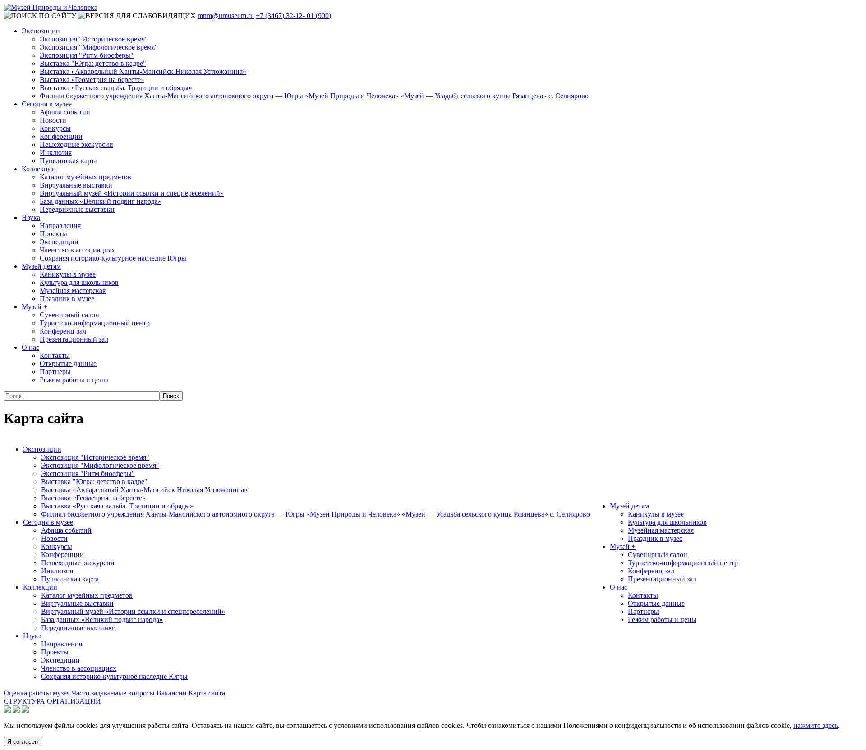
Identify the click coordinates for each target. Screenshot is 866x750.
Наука (31, 217)
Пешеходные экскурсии (76, 144)
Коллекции (39, 169)
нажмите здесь (815, 725)
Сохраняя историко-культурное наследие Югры (113, 258)
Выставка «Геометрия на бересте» (92, 79)
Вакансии (172, 693)
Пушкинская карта (68, 161)
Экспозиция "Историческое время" (94, 39)
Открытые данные (68, 363)
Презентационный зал (74, 339)
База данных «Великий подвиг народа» (100, 201)
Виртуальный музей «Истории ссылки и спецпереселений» (132, 193)
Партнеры (55, 371)
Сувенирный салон (69, 315)
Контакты (55, 355)
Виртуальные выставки (76, 185)
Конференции (61, 136)
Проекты (53, 234)
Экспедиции (59, 242)
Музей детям (41, 266)
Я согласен (22, 741)
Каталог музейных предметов (85, 177)
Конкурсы (55, 128)
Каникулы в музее (68, 274)
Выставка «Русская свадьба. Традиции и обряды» (116, 87)
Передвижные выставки (77, 209)
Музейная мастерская (73, 290)
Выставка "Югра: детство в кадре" (93, 63)
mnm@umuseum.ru (226, 15)
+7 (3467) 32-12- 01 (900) (293, 15)
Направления (60, 225)
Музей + (34, 307)
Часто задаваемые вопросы (113, 693)
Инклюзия (56, 152)
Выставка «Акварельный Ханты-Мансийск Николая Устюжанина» (143, 71)
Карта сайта (207, 693)
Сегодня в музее (47, 104)
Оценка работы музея (37, 693)
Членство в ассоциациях (77, 250)
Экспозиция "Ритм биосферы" (87, 55)
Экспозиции (41, 31)
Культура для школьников (79, 282)
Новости (53, 120)
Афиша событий (65, 112)
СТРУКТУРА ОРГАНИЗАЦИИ (52, 701)
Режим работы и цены (74, 380)
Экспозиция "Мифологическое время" (99, 47)
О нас (30, 347)
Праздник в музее (67, 298)
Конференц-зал (63, 331)
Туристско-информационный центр (95, 323)
